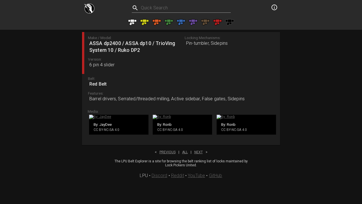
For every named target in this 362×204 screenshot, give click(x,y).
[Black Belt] (229, 22)
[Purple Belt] (193, 22)
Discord (159, 175)
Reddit (177, 175)
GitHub (215, 175)
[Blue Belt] (181, 22)
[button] (181, 53)
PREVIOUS (168, 152)
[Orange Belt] (156, 22)
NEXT (198, 152)
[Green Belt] (168, 22)
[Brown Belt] (205, 22)
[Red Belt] (217, 22)
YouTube (196, 175)
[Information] (274, 8)
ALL (185, 152)
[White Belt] (132, 22)
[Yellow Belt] (144, 22)
